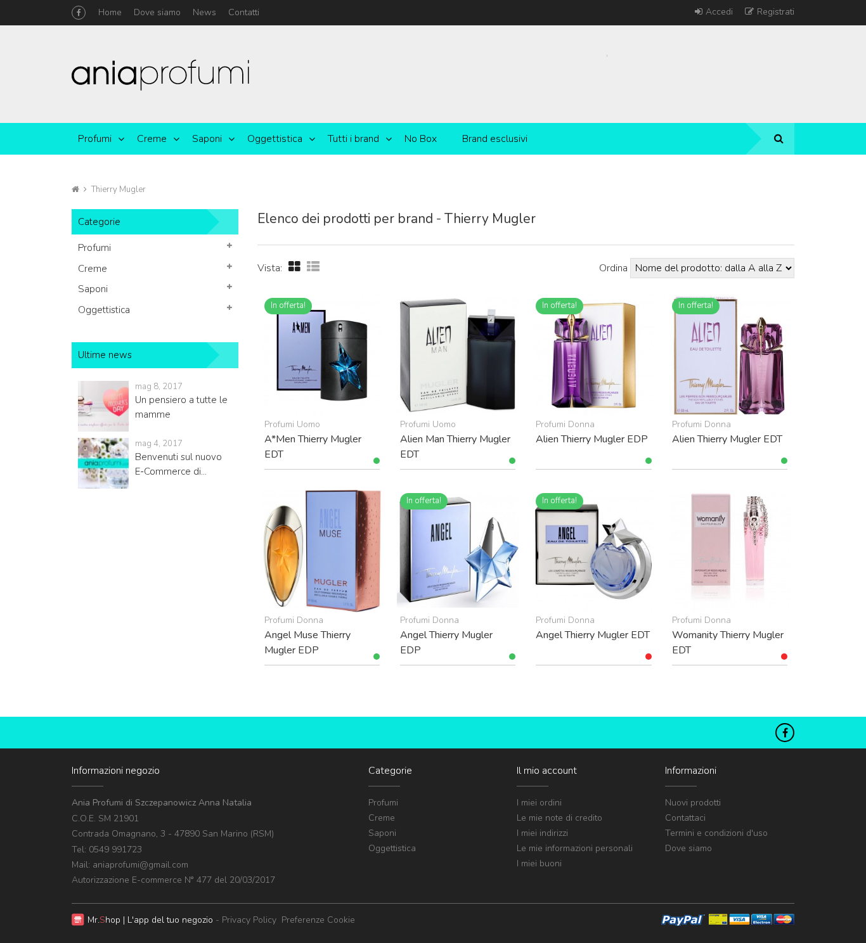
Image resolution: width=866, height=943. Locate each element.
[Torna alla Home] (75, 189)
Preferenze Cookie (318, 920)
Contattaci (685, 818)
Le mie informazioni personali (575, 848)
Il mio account (547, 771)
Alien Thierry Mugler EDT (727, 439)
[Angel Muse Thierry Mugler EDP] (322, 551)
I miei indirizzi (542, 833)
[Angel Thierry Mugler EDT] (593, 551)
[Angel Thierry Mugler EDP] (458, 551)
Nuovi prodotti (693, 803)
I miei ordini (539, 803)
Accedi (719, 12)
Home (110, 12)
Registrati (775, 12)
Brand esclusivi (494, 139)
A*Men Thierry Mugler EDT (312, 446)
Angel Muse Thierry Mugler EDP (307, 642)
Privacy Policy (249, 920)
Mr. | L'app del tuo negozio (150, 920)
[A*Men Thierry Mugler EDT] (322, 355)
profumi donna (565, 424)
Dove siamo (157, 12)
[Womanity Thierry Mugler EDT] (730, 551)
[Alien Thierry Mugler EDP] (593, 355)
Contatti (243, 12)
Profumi (95, 139)
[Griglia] (294, 267)
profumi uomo (292, 424)
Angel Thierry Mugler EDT (593, 635)
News (204, 12)
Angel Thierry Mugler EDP (446, 642)
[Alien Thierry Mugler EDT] (730, 355)
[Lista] (313, 267)
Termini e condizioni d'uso (716, 833)
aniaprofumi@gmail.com (140, 865)
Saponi (207, 139)
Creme (152, 139)
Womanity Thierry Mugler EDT (728, 642)
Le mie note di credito (559, 818)
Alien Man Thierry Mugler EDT (455, 446)
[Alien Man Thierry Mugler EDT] (458, 355)
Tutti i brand (353, 139)
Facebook (79, 13)
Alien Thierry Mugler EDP (592, 439)
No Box (420, 139)
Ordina (613, 268)
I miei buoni (539, 863)
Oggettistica (274, 139)
